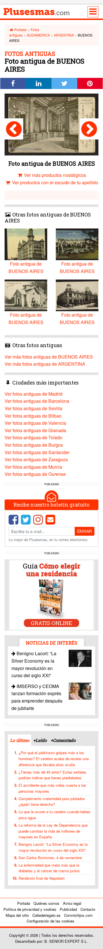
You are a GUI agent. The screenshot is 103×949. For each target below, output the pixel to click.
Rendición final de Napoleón (42, 878)
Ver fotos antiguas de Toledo (33, 437)
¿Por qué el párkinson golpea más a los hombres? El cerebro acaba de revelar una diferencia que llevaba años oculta (54, 758)
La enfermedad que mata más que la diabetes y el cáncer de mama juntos (49, 868)
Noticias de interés (51, 643)
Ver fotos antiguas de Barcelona (37, 401)
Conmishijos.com (78, 915)
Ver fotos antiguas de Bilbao (33, 415)
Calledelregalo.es (46, 915)
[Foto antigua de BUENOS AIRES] (14, 128)
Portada (20, 29)
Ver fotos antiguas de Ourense (35, 474)
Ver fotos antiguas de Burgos (34, 445)
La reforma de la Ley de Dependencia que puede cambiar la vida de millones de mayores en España (53, 831)
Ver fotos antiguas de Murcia (33, 467)
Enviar (84, 531)
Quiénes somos (46, 903)
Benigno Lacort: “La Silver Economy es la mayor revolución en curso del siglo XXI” (53, 847)
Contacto (87, 909)
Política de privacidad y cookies (29, 909)
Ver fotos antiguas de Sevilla (33, 408)
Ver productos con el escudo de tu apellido (54, 182)
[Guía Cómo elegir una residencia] (51, 594)
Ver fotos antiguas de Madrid (33, 393)
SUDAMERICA (38, 35)
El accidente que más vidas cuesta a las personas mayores (52, 788)
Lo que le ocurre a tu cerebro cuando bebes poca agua (54, 814)
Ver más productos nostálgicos (54, 175)
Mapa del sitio (17, 915)
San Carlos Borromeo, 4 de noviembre (50, 857)
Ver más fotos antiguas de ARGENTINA (45, 364)
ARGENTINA (64, 35)
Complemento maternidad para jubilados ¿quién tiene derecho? (52, 801)
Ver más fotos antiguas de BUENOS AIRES (49, 356)
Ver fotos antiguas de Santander (37, 452)
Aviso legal (72, 903)
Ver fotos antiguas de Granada (35, 430)
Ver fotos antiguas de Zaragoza (36, 459)
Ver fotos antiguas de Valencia (35, 423)
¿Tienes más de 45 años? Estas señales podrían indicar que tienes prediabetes (52, 775)
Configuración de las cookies (50, 921)
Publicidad (68, 909)
